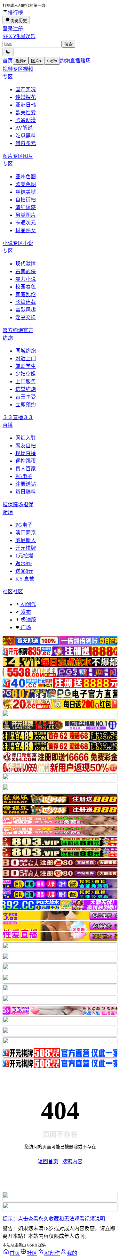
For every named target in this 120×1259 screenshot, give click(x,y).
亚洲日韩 (25, 105)
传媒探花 (25, 97)
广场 (25, 627)
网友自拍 (25, 445)
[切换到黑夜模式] (8, 52)
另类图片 (25, 215)
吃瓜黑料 (25, 135)
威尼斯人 (25, 540)
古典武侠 (25, 271)
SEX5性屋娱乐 (19, 36)
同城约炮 (25, 350)
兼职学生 (25, 366)
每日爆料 (25, 491)
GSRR (32, 1245)
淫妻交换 (25, 317)
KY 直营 (24, 578)
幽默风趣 (25, 310)
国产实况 (25, 89)
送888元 (24, 571)
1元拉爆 (24, 555)
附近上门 (25, 358)
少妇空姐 (25, 374)
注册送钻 (25, 484)
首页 (8, 60)
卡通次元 (25, 222)
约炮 (65, 60)
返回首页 (48, 1161)
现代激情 (25, 263)
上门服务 (25, 381)
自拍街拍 (25, 199)
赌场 (85, 60)
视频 (20, 61)
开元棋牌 (25, 548)
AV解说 (24, 128)
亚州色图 (25, 176)
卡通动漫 (25, 120)
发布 (25, 612)
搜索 (68, 44)
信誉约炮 (25, 389)
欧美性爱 (25, 112)
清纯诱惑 (25, 207)
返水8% (23, 563)
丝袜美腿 (25, 192)
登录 (8, 28)
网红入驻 (25, 438)
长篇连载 (25, 302)
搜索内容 (72, 1161)
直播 (75, 60)
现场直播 (25, 453)
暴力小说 (25, 279)
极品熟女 (25, 230)
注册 (18, 28)
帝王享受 (25, 397)
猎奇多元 (25, 143)
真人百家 (25, 468)
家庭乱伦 (25, 294)
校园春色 (25, 286)
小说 (52, 61)
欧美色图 (25, 184)
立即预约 (25, 404)
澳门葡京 (25, 532)
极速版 (28, 619)
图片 (36, 61)
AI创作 (28, 604)
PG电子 (23, 476)
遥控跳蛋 (25, 461)
